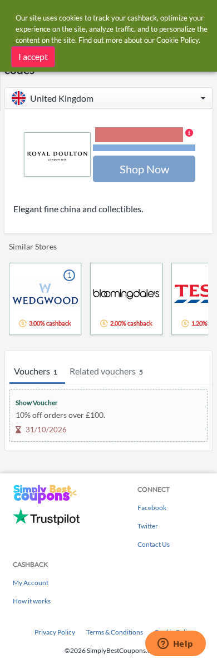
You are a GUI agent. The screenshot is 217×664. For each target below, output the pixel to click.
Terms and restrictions (144, 148)
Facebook (151, 507)
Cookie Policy (177, 40)
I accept (33, 56)
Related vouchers (106, 371)
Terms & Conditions (114, 632)
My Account (30, 582)
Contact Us (153, 544)
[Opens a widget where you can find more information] (175, 644)
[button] (108, 98)
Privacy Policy (54, 632)
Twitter (147, 526)
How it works (32, 601)
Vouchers (35, 371)
